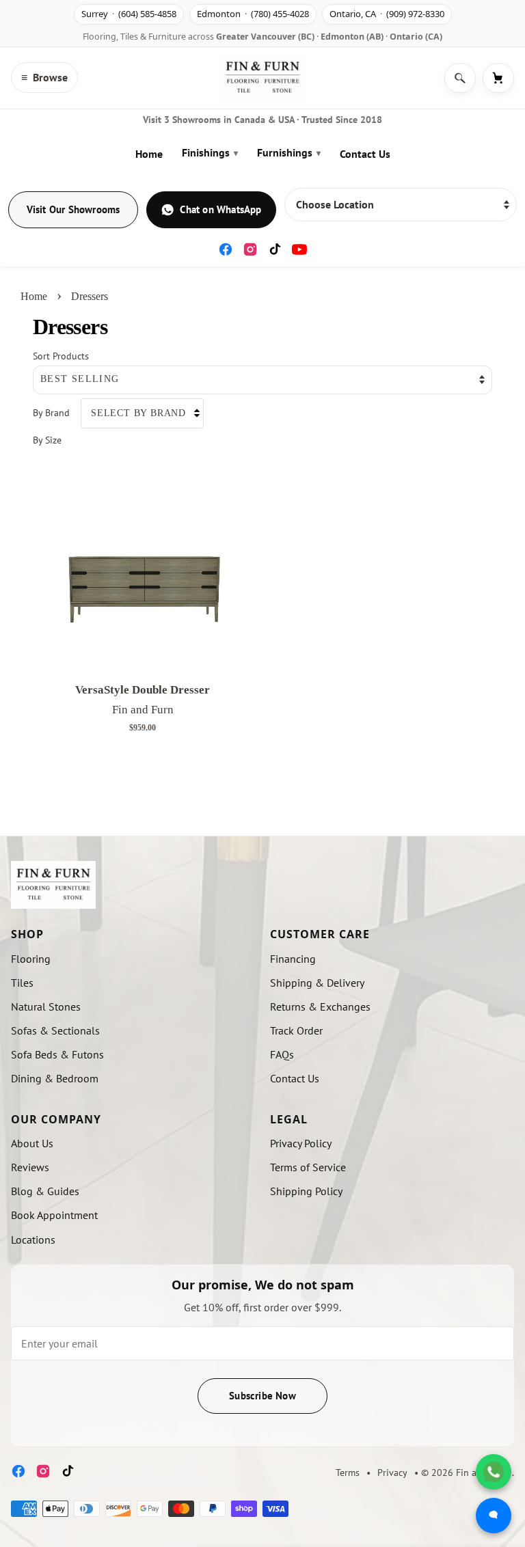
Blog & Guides (45, 1191)
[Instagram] (250, 249)
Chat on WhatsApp (220, 209)
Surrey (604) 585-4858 (128, 14)
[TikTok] (274, 249)
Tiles (22, 982)
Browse (44, 77)
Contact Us (365, 154)
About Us (32, 1143)
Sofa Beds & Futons (57, 1054)
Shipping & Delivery (317, 982)
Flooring (31, 959)
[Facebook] (225, 249)
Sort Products (61, 355)
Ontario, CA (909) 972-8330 (386, 14)
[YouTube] (299, 249)
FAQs (282, 1054)
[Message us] (493, 1515)
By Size (47, 439)
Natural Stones (46, 1006)
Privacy (392, 1472)
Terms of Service (308, 1167)
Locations (33, 1239)
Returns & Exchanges (320, 1006)
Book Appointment (54, 1215)
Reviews (30, 1167)
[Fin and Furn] (262, 78)
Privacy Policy (301, 1143)
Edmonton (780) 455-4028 (253, 14)
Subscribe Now (262, 1395)
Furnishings (289, 152)
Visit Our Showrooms (73, 209)
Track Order (296, 1030)
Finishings (210, 152)
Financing (293, 959)
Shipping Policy (306, 1191)
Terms (348, 1472)
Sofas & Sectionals (55, 1030)
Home (149, 154)
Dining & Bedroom (54, 1078)
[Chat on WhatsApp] (493, 1472)
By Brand (51, 412)
